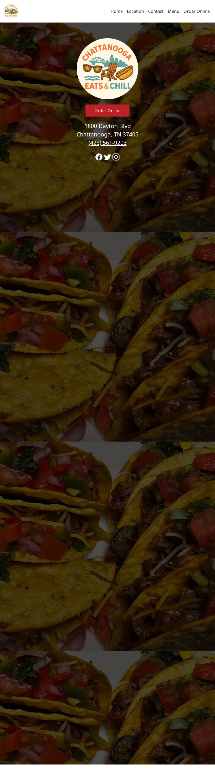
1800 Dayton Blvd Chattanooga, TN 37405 (107, 134)
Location (135, 11)
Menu (173, 11)
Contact (156, 11)
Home (117, 11)
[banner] (107, 393)
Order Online (197, 11)
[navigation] (107, 11)
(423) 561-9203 (108, 142)
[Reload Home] (11, 11)
